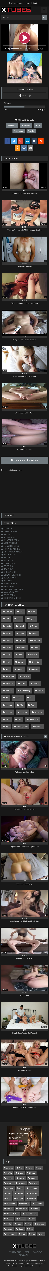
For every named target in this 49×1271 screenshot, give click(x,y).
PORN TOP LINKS (11, 549)
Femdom (33, 655)
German (21, 662)
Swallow (9, 1229)
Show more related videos (24, 460)
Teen (20, 719)
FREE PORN (9, 595)
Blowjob (21, 626)
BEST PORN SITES (12, 598)
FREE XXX (8, 529)
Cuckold (8, 648)
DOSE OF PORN (10, 532)
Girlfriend (19, 131)
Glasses (20, 1193)
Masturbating (25, 691)
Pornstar (8, 705)
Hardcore (34, 669)
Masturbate (22, 1209)
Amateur (13, 125)
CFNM (21, 633)
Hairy (7, 669)
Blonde (8, 626)
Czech (36, 648)
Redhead (8, 712)
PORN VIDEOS (10, 584)
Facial (20, 655)
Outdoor (19, 698)
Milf (6, 698)
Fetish (7, 662)
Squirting (23, 712)
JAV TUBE (8, 569)
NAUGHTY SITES (11, 546)
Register (36, 3)
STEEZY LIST (9, 572)
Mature (40, 691)
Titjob (23, 1234)
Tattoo (7, 719)
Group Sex (36, 662)
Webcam (38, 726)
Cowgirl (9, 1183)
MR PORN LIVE (10, 543)
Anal (21, 612)
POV (21, 705)
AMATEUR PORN (11, 540)
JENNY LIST (9, 558)
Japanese (9, 683)
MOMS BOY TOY (11, 592)
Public (33, 705)
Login (28, 3)
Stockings (38, 712)
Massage (8, 691)
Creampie (36, 640)
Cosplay (22, 640)
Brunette (9, 1178)
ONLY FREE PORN (12, 575)
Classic (8, 640)
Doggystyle (33, 1188)
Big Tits (32, 619)
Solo (32, 131)
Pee (31, 698)
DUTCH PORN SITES (13, 589)
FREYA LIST (9, 534)
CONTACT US (15, 1252)
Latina (23, 683)
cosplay (22, 1178)
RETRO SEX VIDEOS (13, 552)
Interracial (25, 676)
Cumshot (22, 648)
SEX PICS (8, 560)
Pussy (19, 1224)
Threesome (33, 719)
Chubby (34, 633)
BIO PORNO (9, 555)
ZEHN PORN (9, 563)
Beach (19, 619)
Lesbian (36, 683)
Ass (38, 125)
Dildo (21, 1188)
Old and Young (30, 1214)
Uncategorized (22, 726)
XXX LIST (7, 581)
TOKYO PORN (10, 578)
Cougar (33, 1178)
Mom (17, 1214)
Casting (8, 633)
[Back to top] (41, 1263)
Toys (7, 726)
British (34, 626)
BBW (7, 619)
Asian (33, 612)
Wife (42, 1234)
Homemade (9, 676)
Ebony (7, 655)
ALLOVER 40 (9, 537)
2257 (27, 1252)
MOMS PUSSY (10, 586)
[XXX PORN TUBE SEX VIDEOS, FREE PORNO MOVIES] (20, 10)
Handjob (20, 669)
